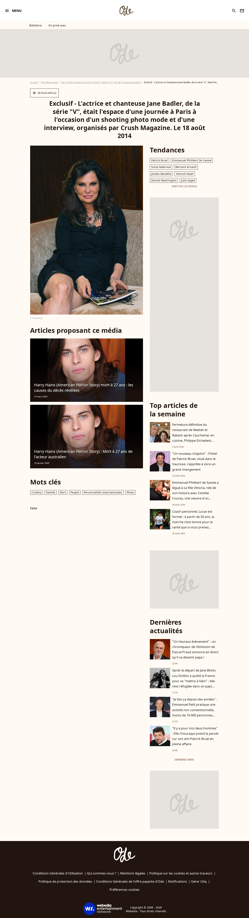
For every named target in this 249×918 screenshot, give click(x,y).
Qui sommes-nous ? (101, 873)
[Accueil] (126, 10)
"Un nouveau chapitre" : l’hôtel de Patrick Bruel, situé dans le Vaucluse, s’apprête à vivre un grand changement (194, 461)
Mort (63, 492)
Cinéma (36, 492)
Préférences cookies (124, 889)
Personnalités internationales (103, 492)
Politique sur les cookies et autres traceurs (180, 873)
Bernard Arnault (185, 167)
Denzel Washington (164, 180)
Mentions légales (132, 873)
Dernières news (49, 82)
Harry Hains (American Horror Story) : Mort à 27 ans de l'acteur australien (101, 82)
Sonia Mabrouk (161, 167)
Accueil (34, 82)
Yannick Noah (185, 174)
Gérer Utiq (199, 881)
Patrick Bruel (159, 160)
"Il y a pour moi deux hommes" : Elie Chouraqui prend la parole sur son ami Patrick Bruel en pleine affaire (195, 736)
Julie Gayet (188, 180)
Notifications (177, 881)
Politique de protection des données (65, 881)
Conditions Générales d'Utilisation (58, 873)
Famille (50, 492)
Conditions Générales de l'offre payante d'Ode (130, 881)
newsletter (242, 10)
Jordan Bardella (161, 174)
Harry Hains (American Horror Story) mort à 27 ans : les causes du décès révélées (83, 387)
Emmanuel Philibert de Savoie (191, 160)
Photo (130, 492)
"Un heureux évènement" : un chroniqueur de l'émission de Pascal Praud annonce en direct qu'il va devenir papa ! (195, 649)
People (74, 492)
